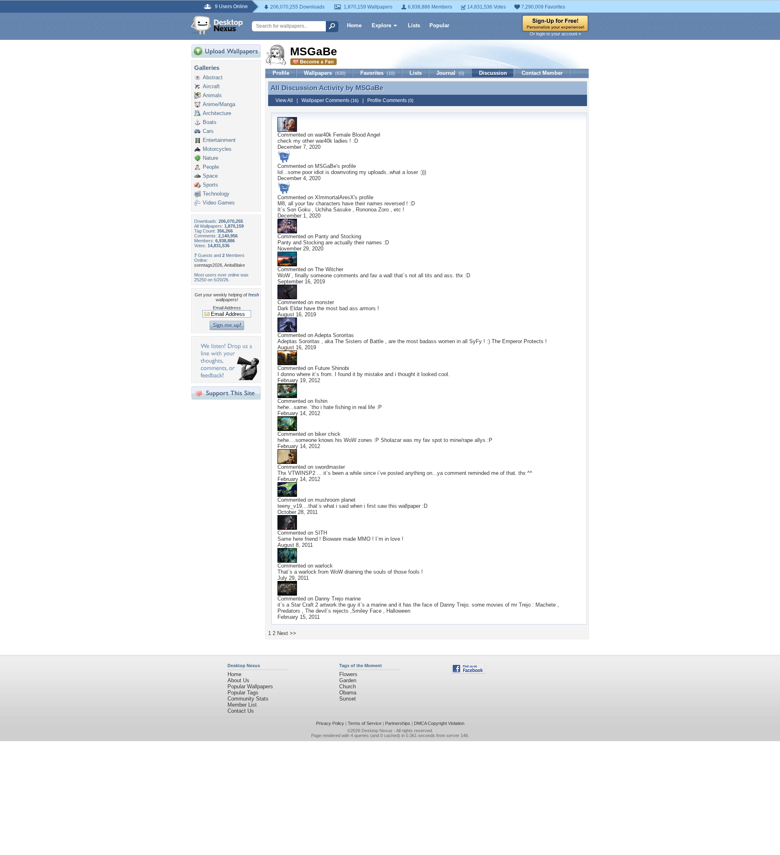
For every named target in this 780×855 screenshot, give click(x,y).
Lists (414, 25)
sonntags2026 (208, 265)
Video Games (219, 203)
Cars (208, 131)
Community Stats (248, 699)
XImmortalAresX (334, 197)
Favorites (377, 73)
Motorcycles (217, 149)
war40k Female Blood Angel (347, 135)
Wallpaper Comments (330, 100)
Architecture (217, 113)
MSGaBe (369, 88)
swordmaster (330, 467)
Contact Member (542, 73)
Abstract (213, 77)
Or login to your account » (555, 33)
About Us (238, 680)
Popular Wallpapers (250, 686)
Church (347, 686)
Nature (210, 158)
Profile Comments (390, 100)
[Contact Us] (228, 378)
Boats (210, 122)
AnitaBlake (234, 265)
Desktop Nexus (377, 730)
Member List (242, 705)
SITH (321, 533)
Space (210, 176)
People (211, 167)
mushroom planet (335, 500)
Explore (381, 25)
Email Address (227, 307)
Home (354, 25)
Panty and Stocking (338, 236)
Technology (216, 194)
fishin (321, 401)
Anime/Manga (219, 104)
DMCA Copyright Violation (439, 723)
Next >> (286, 633)
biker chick (327, 434)
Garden (347, 680)
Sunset (347, 699)
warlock (324, 566)
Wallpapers (325, 73)
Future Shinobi (332, 368)
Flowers (348, 674)
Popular (439, 25)
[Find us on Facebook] (468, 672)
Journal (450, 73)
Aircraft (211, 86)
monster (324, 302)
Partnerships (397, 723)
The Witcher (329, 269)
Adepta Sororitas (334, 335)
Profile (281, 73)
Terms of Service (364, 723)
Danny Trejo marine (338, 599)
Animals (212, 95)
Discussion (493, 73)
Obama (347, 693)
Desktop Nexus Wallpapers (217, 25)
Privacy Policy (330, 723)
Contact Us (241, 711)
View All (284, 100)
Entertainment (219, 140)
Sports (210, 185)
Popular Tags (243, 693)
